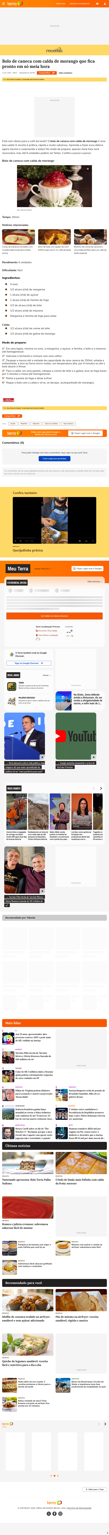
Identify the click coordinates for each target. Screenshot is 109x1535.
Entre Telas (20, 1125)
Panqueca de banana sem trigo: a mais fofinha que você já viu (34, 1246)
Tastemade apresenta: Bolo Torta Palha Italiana (26, 1181)
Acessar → (47, 675)
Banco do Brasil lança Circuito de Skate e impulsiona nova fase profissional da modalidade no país (89, 1384)
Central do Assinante (79, 4)
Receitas (24, 424)
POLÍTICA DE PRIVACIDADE (79, 1508)
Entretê (18, 1050)
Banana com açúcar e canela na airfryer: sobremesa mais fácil (87, 1246)
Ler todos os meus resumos (54, 616)
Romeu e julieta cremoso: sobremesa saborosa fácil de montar (25, 1225)
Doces (12, 424)
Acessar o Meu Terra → (43, 568)
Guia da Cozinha (51, 424)
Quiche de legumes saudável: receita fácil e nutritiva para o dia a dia (25, 1363)
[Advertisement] (76, 1267)
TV (16, 1031)
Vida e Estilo (68, 424)
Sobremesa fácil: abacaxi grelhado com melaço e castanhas (35, 1265)
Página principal (15, 4)
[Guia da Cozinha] (8, 400)
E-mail (97, 4)
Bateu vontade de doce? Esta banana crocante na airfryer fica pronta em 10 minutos (33, 1403)
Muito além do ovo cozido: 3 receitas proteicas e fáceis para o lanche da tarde (34, 1384)
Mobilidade (19, 1106)
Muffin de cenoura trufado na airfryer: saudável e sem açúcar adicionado (26, 1318)
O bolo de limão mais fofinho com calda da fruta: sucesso (80, 1181)
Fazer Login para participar (54, 458)
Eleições (71, 1106)
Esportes (75, 1379)
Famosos (18, 1087)
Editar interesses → (95, 581)
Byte (71, 1125)
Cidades (18, 1068)
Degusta (36, 424)
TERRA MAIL (60, 4)
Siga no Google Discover (27, 663)
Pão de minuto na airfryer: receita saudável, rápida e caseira (77, 1318)
